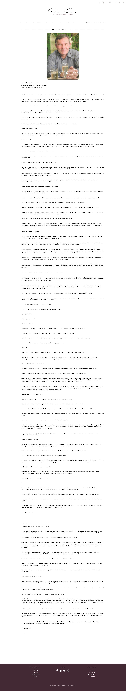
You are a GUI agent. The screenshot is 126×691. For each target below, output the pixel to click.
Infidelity (35, 670)
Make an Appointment (100, 22)
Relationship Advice (25, 22)
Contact (80, 22)
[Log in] (118, 2)
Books (39, 22)
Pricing (92, 670)
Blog (34, 22)
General (35, 676)
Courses (92, 674)
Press (73, 22)
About (68, 22)
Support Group (88, 22)
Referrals (92, 676)
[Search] (115, 2)
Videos (45, 22)
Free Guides (52, 22)
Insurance (92, 672)
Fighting (35, 672)
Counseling (61, 22)
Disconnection (35, 674)
